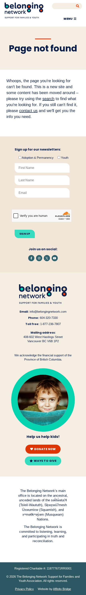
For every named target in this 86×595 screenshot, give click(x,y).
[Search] (77, 6)
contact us (28, 110)
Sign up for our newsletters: (38, 149)
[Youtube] (55, 258)
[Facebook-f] (31, 258)
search (48, 99)
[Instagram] (39, 258)
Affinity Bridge (62, 589)
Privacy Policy (24, 589)
